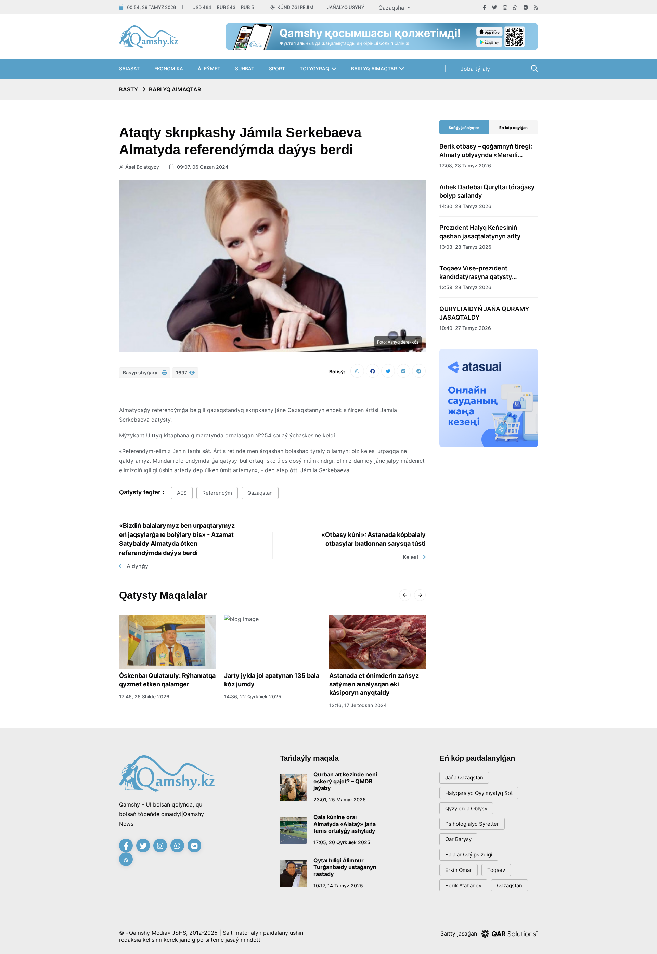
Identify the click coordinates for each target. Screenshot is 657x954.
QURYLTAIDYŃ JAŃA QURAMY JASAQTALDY (484, 313)
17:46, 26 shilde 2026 (144, 696)
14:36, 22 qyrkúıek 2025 (252, 696)
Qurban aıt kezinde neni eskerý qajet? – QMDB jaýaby (345, 781)
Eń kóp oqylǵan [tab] (513, 127)
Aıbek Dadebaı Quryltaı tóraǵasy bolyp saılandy (486, 191)
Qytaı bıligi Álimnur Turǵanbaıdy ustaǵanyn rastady (344, 867)
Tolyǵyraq (314, 69)
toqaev (496, 870)
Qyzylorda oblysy (466, 808)
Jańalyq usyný (345, 7)
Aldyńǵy (137, 566)
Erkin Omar (458, 870)
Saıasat (129, 69)
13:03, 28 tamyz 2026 (465, 247)
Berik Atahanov (463, 885)
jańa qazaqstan (464, 777)
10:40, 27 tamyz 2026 (465, 328)
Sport (277, 69)
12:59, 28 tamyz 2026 (465, 287)
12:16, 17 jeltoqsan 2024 (358, 705)
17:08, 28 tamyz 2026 (465, 165)
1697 (182, 372)
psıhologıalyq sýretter (472, 824)
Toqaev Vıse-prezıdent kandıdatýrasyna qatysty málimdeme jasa (475, 273)
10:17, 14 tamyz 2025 (338, 885)
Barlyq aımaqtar (374, 69)
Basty (128, 89)
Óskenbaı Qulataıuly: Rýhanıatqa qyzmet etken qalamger (167, 680)
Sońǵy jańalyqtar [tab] (464, 127)
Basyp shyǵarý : (142, 372)
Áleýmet (209, 69)
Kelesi (410, 557)
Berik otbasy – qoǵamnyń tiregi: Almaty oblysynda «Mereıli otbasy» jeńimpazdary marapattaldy (485, 151)
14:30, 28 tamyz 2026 (465, 206)
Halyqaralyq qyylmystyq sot (479, 793)
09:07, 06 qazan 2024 (202, 167)
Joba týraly (475, 68)
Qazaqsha (392, 7)
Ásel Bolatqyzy (142, 167)
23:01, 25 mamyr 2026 (339, 799)
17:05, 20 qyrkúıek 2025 (341, 842)
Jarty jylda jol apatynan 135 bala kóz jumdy (271, 680)
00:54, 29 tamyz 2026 (151, 7)
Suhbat (244, 69)
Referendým (217, 493)
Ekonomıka (168, 69)
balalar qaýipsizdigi (468, 854)
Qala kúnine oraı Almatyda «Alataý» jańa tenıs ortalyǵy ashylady (344, 824)
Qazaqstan (260, 493)
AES (182, 493)
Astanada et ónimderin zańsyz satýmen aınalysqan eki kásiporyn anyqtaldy (374, 684)
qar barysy (458, 839)
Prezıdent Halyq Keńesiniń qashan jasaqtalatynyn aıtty (479, 232)
